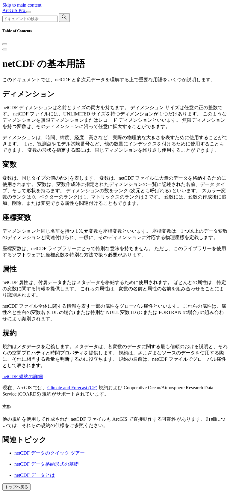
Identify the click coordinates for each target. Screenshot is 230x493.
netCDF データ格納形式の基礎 (46, 464)
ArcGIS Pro (14, 10)
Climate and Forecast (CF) (72, 387)
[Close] (4, 44)
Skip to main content (21, 4)
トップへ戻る (16, 487)
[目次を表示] (4, 49)
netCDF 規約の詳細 (22, 376)
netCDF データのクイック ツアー (49, 453)
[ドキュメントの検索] (64, 17)
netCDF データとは (34, 475)
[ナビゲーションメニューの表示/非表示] (28, 12)
